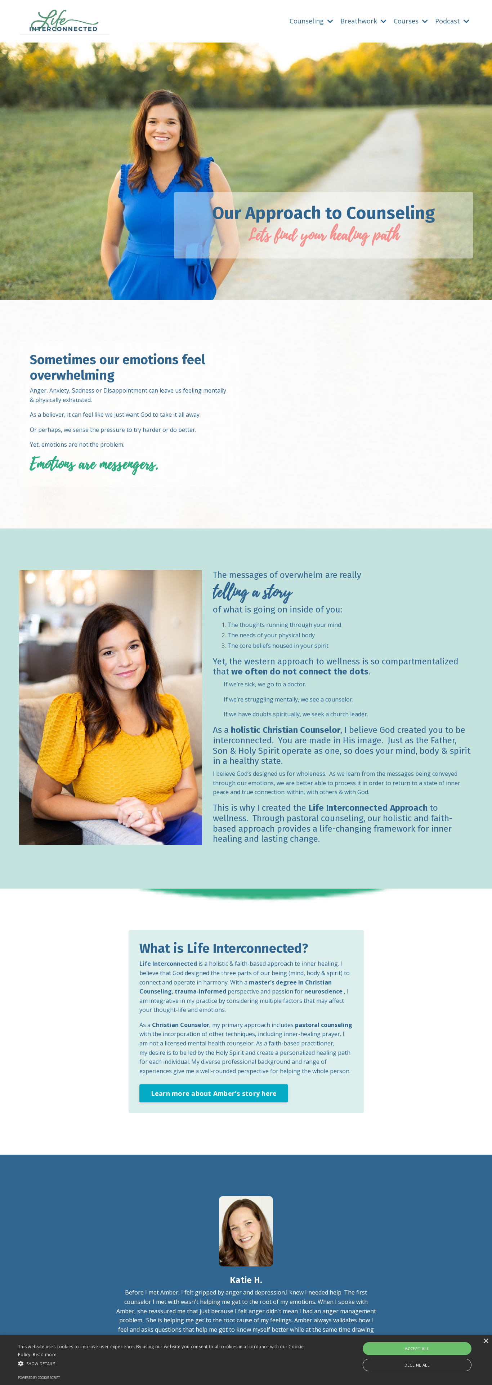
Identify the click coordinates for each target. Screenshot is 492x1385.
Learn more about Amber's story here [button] (214, 1093)
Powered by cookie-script (39, 1377)
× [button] (485, 1341)
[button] (166, 1363)
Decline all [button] (417, 1365)
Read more (45, 1354)
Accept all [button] (417, 1348)
